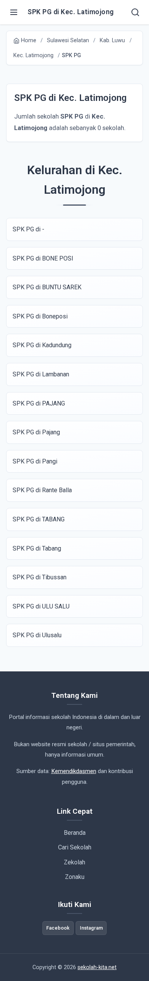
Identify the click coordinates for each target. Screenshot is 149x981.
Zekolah (74, 862)
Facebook (58, 928)
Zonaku (74, 876)
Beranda (75, 832)
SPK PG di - (28, 229)
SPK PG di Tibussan (39, 577)
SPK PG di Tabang (37, 548)
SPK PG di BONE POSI (43, 258)
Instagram (91, 928)
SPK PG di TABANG (39, 519)
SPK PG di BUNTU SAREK (47, 287)
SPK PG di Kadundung (42, 345)
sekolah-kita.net (97, 967)
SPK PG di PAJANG (39, 403)
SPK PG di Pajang (36, 432)
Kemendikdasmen (73, 771)
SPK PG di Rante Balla (42, 490)
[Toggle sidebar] (13, 12)
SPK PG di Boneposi (40, 316)
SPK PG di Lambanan (41, 374)
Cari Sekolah (74, 847)
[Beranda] (135, 12)
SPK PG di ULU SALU (41, 606)
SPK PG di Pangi (35, 461)
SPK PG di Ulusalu (37, 635)
